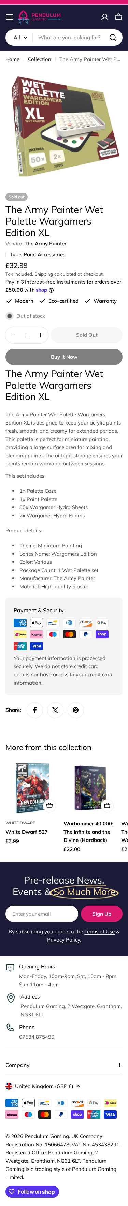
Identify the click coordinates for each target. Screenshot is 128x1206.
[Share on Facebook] (35, 710)
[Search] (113, 37)
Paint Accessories (44, 254)
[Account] (105, 17)
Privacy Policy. (64, 939)
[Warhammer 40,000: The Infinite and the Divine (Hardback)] (90, 788)
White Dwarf (20, 822)
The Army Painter (46, 243)
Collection (39, 59)
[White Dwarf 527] (32, 788)
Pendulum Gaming (47, 1136)
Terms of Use (99, 931)
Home (12, 59)
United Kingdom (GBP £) (44, 1086)
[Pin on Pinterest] (76, 710)
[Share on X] (55, 710)
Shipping (43, 274)
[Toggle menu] (9, 17)
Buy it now (64, 357)
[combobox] (64, 37)
